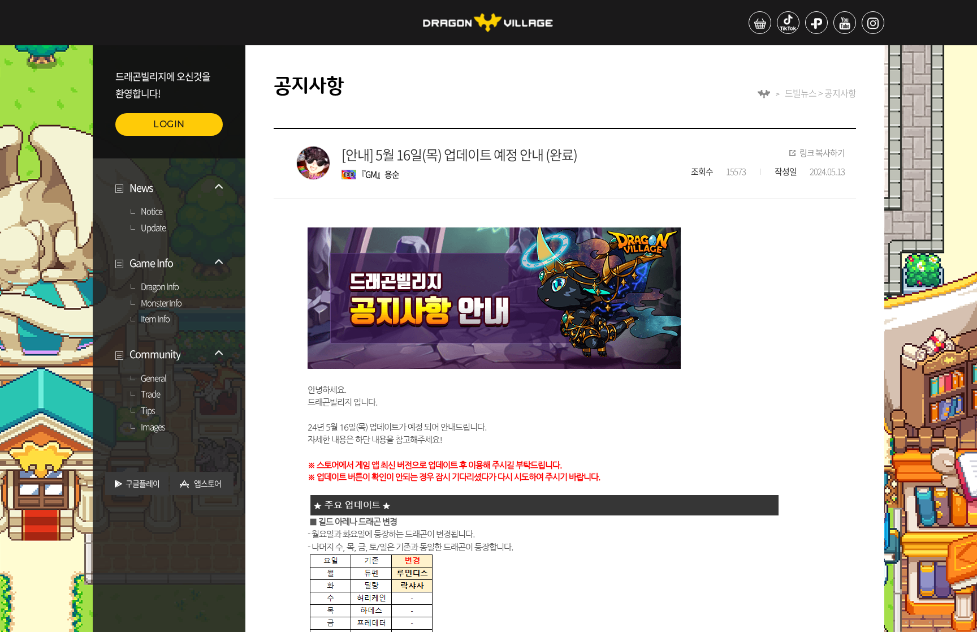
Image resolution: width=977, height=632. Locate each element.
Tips (148, 410)
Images (153, 427)
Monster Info (161, 303)
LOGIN (169, 124)
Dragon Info (160, 287)
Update (153, 228)
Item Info (155, 319)
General (153, 378)
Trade (150, 394)
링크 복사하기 (822, 153)
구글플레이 (142, 483)
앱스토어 (207, 483)
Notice (151, 211)
